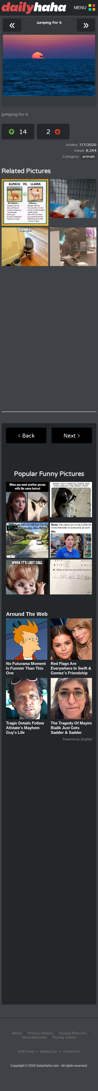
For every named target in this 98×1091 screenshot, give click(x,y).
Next (70, 436)
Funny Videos (40, 1033)
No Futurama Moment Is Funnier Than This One (26, 668)
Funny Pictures (73, 1033)
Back (28, 436)
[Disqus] (49, 339)
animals (88, 157)
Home (17, 1033)
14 (23, 132)
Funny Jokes (64, 1037)
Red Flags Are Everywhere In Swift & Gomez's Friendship (71, 668)
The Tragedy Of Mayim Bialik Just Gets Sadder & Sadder (71, 728)
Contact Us (71, 1051)
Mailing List (49, 1051)
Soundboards (34, 1037)
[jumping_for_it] (49, 65)
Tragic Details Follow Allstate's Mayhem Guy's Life (25, 728)
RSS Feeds (26, 1051)
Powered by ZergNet (77, 739)
